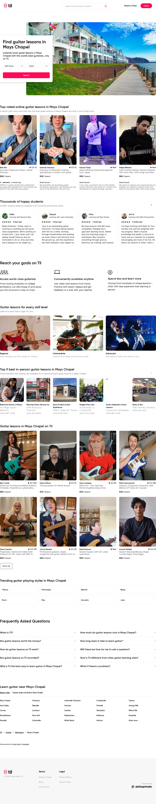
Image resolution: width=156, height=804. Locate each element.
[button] (106, 6)
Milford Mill (133, 710)
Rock (4, 600)
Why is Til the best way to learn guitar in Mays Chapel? (31, 666)
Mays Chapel (5, 701)
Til (1, 732)
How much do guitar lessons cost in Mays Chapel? (108, 632)
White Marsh (69, 720)
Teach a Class (130, 5)
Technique (46, 589)
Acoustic (85, 600)
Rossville (3, 720)
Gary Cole (16, 744)
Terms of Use (65, 782)
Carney (3, 710)
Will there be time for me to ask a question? (105, 649)
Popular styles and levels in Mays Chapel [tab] (28, 693)
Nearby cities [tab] (5, 693)
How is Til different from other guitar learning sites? (109, 657)
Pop (43, 600)
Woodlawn (101, 710)
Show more (133, 720)
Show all (6, 566)
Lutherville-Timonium (72, 701)
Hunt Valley (4, 706)
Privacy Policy (65, 777)
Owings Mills (133, 706)
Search (26, 75)
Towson (132, 701)
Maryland (19, 732)
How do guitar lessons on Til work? (19, 649)
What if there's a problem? (95, 666)
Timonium (36, 701)
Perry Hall (36, 715)
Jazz (123, 600)
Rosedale (132, 715)
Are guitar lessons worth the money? (20, 640)
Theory (5, 589)
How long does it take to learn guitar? (101, 640)
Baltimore (100, 715)
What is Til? (6, 632)
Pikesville (35, 706)
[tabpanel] (78, 711)
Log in (146, 6)
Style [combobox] (31, 66)
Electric (84, 589)
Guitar (8, 732)
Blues (123, 589)
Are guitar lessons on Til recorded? (19, 657)
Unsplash (26, 744)
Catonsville (36, 720)
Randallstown (5, 715)
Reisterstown (69, 715)
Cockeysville (101, 701)
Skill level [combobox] (9, 66)
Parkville (100, 706)
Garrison (67, 706)
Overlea (67, 710)
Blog (41, 782)
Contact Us (44, 787)
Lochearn (36, 710)
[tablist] (78, 694)
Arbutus (100, 720)
